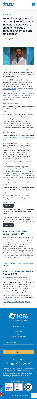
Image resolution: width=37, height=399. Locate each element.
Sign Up (18, 352)
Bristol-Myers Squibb (9, 89)
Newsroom (7, 15)
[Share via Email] (1, 395)
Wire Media (25, 395)
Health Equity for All (18, 326)
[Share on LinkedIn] (1, 388)
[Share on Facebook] (1, 386)
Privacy (18, 329)
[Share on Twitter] (1, 390)
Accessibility (18, 331)
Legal (18, 334)
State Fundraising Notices (18, 336)
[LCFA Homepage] (9, 4)
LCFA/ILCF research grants (19, 171)
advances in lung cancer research (13, 302)
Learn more (8, 206)
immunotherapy (13, 304)
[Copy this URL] (1, 393)
